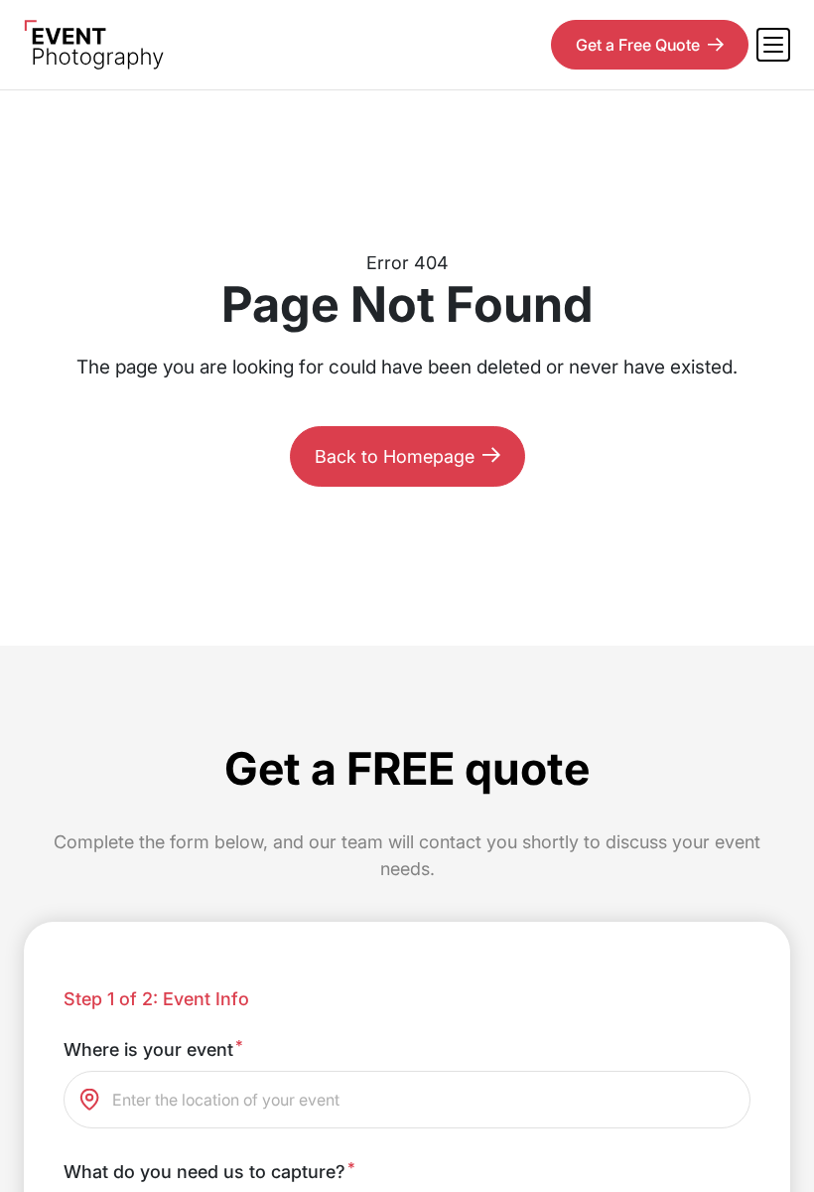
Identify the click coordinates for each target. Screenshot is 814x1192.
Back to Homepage (395, 456)
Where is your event (153, 1048)
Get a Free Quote (638, 45)
